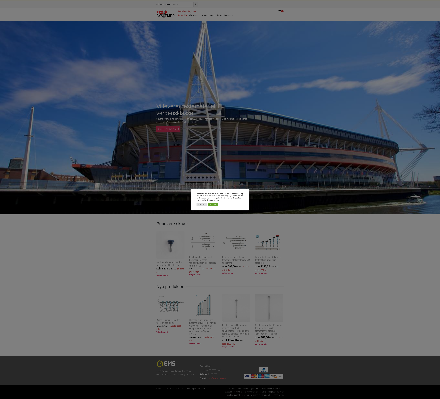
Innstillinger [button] (201, 204)
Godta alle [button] (212, 204)
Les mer (217, 200)
